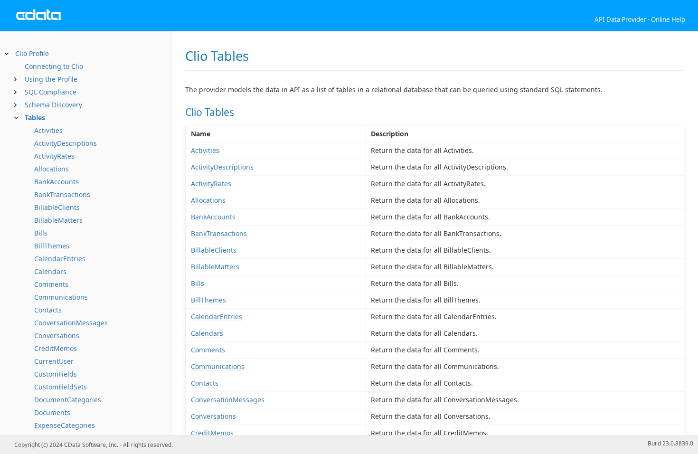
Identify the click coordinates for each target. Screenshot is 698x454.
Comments (51, 284)
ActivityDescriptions (65, 143)
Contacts (48, 309)
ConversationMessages (71, 322)
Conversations (56, 335)
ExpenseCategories (64, 425)
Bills (40, 232)
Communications (61, 297)
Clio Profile (32, 53)
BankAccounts (56, 181)
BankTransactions (62, 194)
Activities (48, 130)
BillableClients (57, 207)
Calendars (50, 271)
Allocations (51, 168)
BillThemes (51, 245)
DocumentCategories (67, 399)
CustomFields (55, 373)
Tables (35, 117)
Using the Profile (51, 79)
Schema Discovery (53, 104)
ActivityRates (54, 156)
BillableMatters (58, 220)
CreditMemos (55, 348)
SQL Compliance (50, 91)
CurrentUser (54, 361)
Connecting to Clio (54, 66)
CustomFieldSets (60, 386)
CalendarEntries (59, 258)
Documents (52, 412)
